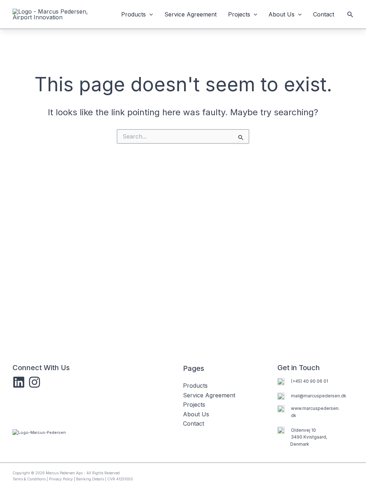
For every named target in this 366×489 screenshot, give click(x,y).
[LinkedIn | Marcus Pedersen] (19, 382)
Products (133, 14)
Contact (323, 14)
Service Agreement (190, 14)
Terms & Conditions (29, 479)
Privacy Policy (61, 479)
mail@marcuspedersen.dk (318, 395)
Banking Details (90, 479)
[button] (149, 14)
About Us (281, 14)
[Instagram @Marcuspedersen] (34, 382)
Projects (239, 14)
